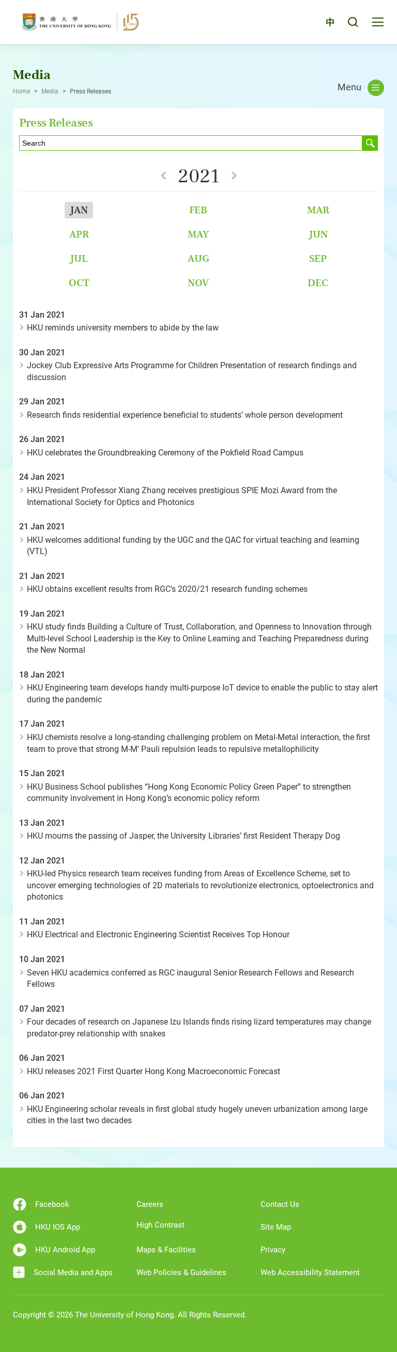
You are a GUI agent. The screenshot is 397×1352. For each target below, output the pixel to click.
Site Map (276, 1227)
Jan (79, 209)
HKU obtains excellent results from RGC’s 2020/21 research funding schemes (167, 589)
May (198, 234)
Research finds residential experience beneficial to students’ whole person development (185, 415)
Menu (349, 87)
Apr (79, 234)
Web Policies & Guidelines (181, 1272)
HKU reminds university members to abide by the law (123, 328)
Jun (318, 234)
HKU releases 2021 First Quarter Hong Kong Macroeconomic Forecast (153, 1071)
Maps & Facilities (166, 1249)
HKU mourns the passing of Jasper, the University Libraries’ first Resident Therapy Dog (183, 836)
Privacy (273, 1249)
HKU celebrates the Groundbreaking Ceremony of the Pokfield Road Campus (165, 453)
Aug (198, 258)
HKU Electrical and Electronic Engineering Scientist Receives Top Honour (158, 934)
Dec (318, 282)
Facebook (52, 1204)
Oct (79, 282)
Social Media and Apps (73, 1272)
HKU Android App (65, 1249)
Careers (149, 1204)
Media (49, 91)
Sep (318, 258)
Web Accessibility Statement (310, 1272)
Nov (198, 282)
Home (21, 91)
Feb (198, 209)
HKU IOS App (57, 1227)
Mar (318, 209)
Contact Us (280, 1204)
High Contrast (160, 1225)
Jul (79, 258)
